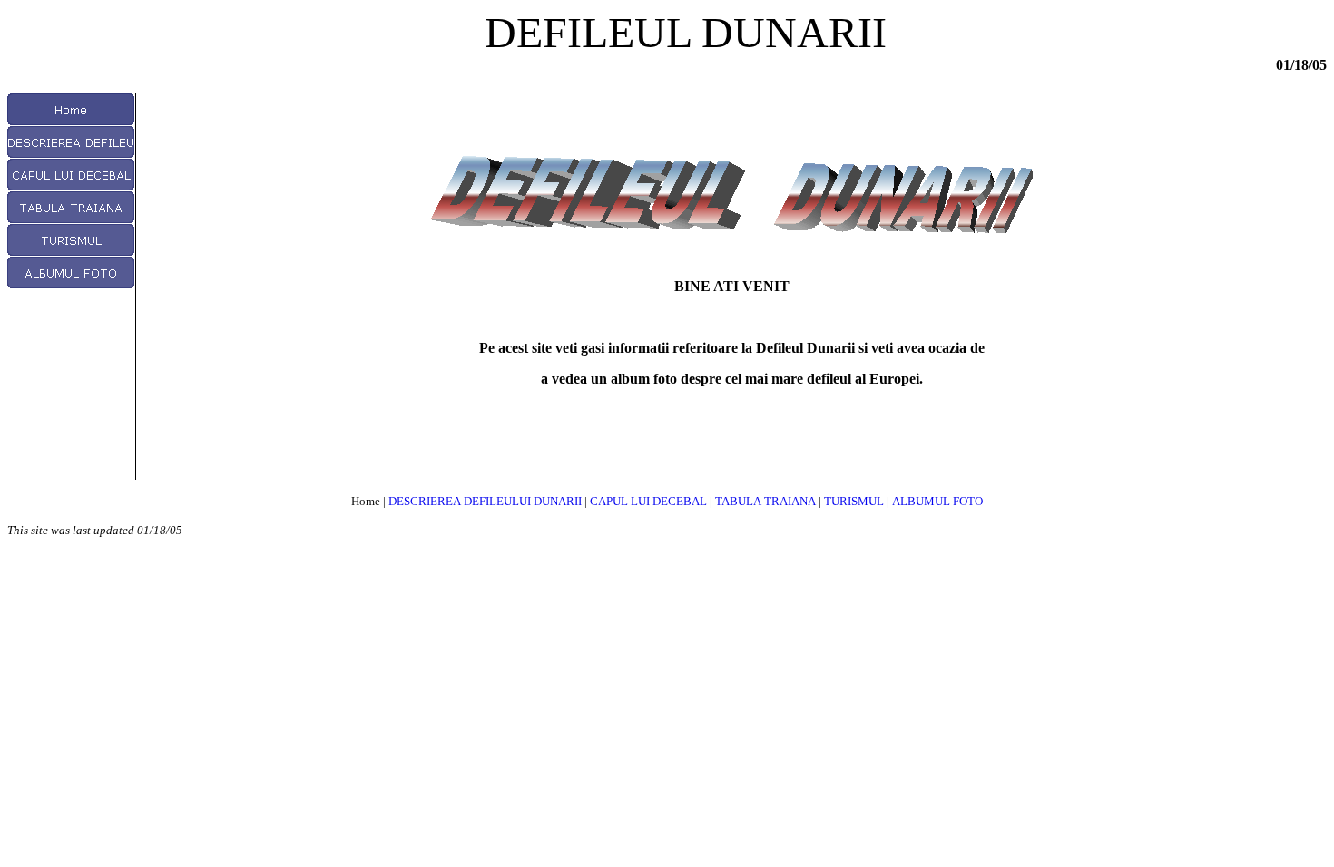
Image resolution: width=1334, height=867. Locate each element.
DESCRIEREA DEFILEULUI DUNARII (485, 501)
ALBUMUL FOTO (937, 501)
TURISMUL (854, 501)
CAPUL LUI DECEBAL (648, 501)
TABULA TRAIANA (765, 501)
